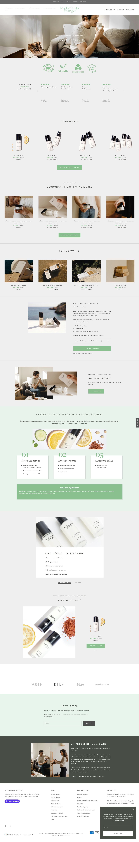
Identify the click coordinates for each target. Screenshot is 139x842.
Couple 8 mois (120, 155)
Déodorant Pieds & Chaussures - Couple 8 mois (120, 222)
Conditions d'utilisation (57, 813)
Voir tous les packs (69, 235)
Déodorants (34, 8)
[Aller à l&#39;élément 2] (58, 684)
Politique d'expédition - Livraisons (87, 800)
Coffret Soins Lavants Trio (86, 285)
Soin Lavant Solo (18, 285)
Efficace (78, 582)
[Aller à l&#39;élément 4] (102, 684)
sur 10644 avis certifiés (24, 89)
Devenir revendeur (82, 794)
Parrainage (54, 810)
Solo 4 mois (19, 155)
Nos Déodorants (55, 797)
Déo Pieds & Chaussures (15, 8)
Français (109, 9)
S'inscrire (118, 833)
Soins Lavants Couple (52, 285)
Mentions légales (82, 807)
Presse (79, 797)
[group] (69, 36)
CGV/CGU (80, 804)
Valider (89, 723)
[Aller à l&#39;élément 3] (80, 684)
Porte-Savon (120, 285)
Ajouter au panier (92, 348)
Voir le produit (95, 646)
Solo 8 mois (53, 155)
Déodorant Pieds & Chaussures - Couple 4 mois (86, 222)
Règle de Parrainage (83, 816)
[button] (38, 91)
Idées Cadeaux (55, 800)
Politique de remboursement (59, 816)
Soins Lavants (50, 8)
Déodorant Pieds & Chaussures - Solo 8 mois (52, 222)
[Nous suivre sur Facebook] (5, 826)
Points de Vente (55, 804)
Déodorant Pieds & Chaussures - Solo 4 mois (18, 222)
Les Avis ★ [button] (137, 422)
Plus (7, 11)
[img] (24, 87)
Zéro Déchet (64, 582)
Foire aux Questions (57, 807)
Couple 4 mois (86, 155)
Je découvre (96, 391)
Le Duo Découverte (86, 304)
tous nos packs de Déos (69, 167)
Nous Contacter (55, 794)
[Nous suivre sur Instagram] (10, 826)
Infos (52, 819)
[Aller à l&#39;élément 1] (36, 684)
